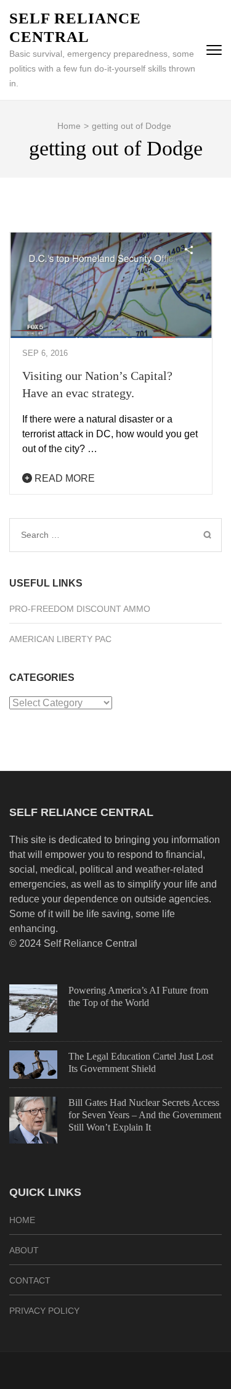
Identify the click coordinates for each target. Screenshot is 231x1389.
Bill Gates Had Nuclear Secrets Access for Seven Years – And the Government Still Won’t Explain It (144, 1114)
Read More (63, 478)
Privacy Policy (44, 1311)
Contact (30, 1280)
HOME (22, 1220)
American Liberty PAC (60, 639)
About (24, 1250)
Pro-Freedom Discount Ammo (79, 609)
